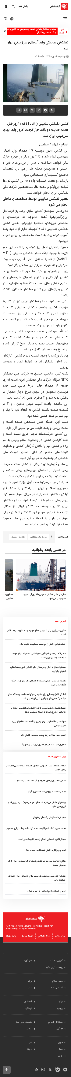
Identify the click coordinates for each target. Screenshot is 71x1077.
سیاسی (44, 144)
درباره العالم (44, 936)
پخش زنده (11, 936)
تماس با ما (60, 936)
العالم (64, 144)
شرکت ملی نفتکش (38, 537)
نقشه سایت (27, 936)
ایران (54, 144)
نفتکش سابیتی (18, 537)
